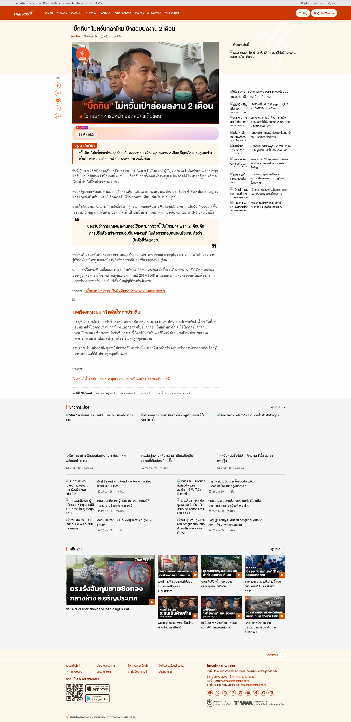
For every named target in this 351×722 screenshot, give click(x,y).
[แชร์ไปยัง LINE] (58, 100)
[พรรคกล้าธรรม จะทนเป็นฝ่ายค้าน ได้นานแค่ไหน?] (178, 607)
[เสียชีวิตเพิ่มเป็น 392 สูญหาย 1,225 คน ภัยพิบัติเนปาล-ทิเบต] (239, 107)
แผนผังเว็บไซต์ (73, 665)
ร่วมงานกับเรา (104, 671)
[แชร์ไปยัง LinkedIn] (58, 108)
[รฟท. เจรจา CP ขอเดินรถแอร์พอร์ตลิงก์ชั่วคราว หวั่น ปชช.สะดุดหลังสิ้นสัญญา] (239, 162)
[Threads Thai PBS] (233, 693)
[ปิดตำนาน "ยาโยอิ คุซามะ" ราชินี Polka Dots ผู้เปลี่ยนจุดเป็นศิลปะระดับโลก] (239, 149)
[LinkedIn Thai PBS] (271, 693)
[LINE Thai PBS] (241, 693)
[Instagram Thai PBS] (225, 693)
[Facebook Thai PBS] (210, 693)
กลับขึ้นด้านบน (273, 655)
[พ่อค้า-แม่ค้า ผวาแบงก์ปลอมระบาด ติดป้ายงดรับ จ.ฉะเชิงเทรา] (178, 566)
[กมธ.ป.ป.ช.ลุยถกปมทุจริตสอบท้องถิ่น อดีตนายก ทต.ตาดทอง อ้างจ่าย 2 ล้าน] (191, 506)
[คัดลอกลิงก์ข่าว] (58, 116)
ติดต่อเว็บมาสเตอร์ (137, 671)
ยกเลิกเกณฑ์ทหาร (179, 393)
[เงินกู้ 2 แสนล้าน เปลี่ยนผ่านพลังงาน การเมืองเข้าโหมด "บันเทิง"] (80, 487)
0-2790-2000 (219, 676)
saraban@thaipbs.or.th (253, 685)
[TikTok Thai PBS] (256, 693)
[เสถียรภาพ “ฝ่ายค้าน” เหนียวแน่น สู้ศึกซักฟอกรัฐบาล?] (221, 607)
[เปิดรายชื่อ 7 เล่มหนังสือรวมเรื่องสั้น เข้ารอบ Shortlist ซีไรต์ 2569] (239, 136)
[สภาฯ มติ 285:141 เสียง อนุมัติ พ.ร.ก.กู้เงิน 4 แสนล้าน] (80, 526)
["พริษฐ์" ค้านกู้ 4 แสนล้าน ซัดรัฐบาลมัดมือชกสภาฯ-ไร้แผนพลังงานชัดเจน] (191, 526)
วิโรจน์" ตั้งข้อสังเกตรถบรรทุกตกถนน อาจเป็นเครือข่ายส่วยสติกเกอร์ (121, 379)
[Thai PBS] (24, 13)
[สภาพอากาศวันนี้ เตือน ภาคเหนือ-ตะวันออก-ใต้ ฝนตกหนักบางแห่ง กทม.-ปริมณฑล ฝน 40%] (239, 120)
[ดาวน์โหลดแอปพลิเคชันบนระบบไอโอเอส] (97, 688)
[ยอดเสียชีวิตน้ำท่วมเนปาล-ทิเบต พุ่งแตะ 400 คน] (221, 566)
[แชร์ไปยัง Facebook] (58, 85)
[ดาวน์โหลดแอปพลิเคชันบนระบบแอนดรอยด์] (97, 698)
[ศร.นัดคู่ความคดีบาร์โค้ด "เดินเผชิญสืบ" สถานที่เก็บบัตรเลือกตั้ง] (175, 432)
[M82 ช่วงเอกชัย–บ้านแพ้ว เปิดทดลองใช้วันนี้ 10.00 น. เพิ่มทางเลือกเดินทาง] (263, 69)
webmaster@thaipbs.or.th (234, 681)
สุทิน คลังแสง (127, 393)
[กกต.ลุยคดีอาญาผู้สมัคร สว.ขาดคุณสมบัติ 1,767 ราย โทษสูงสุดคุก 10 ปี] (80, 506)
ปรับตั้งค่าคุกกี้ (166, 671)
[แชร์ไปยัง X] (58, 93)
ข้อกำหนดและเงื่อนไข (138, 665)
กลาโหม (144, 393)
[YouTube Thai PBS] (248, 693)
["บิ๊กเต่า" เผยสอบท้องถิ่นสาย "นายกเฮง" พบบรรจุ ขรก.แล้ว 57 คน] (239, 192)
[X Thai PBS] (217, 693)
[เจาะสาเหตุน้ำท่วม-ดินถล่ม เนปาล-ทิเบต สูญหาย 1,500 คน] (265, 607)
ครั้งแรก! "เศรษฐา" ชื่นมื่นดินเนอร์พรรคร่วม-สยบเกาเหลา (125, 291)
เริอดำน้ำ (160, 393)
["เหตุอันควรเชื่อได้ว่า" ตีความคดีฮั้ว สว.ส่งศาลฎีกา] (251, 432)
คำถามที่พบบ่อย (74, 671)
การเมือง (76, 36)
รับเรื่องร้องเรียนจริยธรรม (171, 665)
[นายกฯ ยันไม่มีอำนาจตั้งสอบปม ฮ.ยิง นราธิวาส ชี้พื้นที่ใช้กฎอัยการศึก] (191, 487)
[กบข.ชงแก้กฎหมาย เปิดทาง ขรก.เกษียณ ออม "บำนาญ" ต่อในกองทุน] (239, 177)
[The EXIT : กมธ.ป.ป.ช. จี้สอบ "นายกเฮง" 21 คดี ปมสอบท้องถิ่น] (265, 566)
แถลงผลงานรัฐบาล (104, 393)
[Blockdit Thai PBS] (264, 693)
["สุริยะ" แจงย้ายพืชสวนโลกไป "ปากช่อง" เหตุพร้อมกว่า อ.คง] (239, 206)
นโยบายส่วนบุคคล (106, 665)
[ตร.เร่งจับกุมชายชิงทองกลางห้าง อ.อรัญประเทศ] (110, 580)
